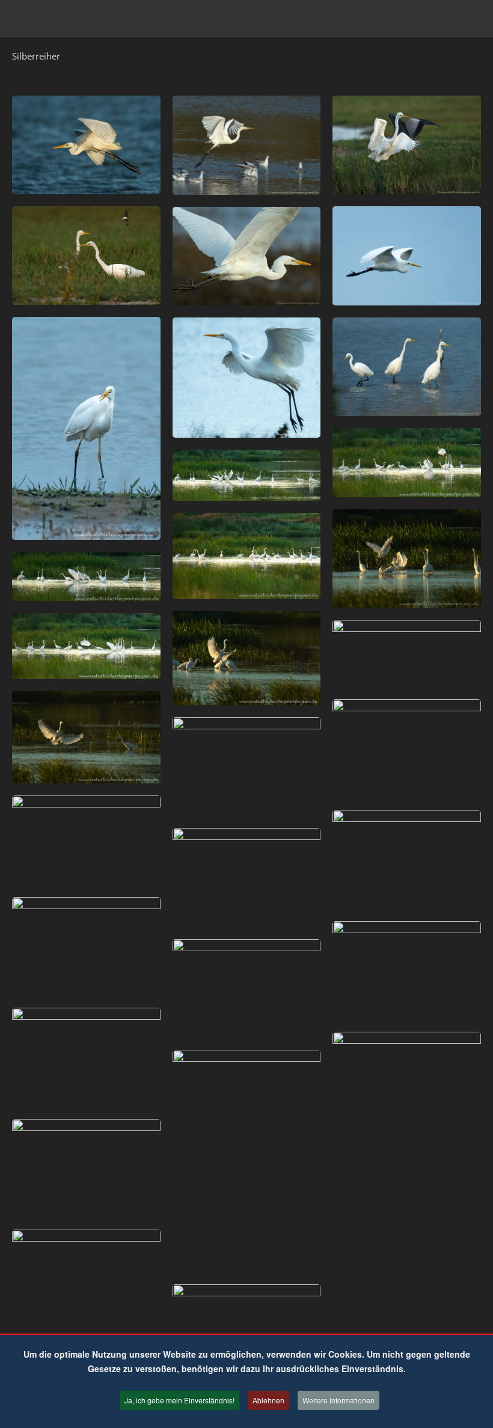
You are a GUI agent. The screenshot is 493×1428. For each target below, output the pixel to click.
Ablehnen (268, 1400)
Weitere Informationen (338, 1400)
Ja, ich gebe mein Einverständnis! (179, 1400)
